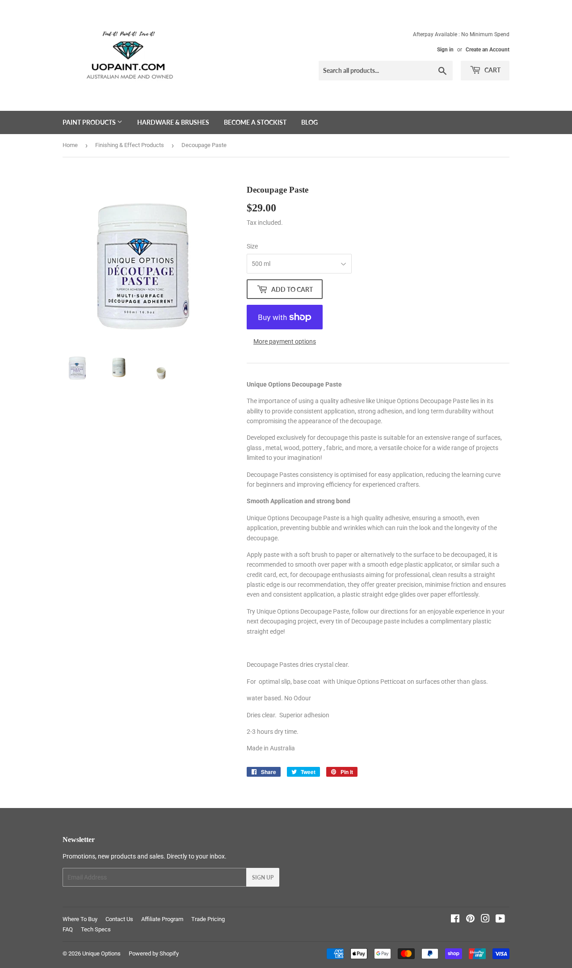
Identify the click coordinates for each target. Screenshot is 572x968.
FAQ (68, 929)
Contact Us (119, 919)
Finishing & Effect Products (129, 145)
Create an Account (487, 49)
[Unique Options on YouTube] (500, 919)
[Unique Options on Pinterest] (470, 919)
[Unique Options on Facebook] (455, 919)
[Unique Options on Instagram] (485, 919)
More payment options (284, 341)
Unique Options (101, 953)
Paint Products (90, 122)
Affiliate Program (162, 919)
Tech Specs (96, 929)
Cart (491, 70)
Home (70, 145)
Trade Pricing (208, 919)
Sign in (445, 49)
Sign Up (262, 877)
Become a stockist (255, 122)
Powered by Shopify (154, 953)
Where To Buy (80, 919)
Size (252, 246)
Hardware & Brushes (173, 122)
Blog (309, 122)
